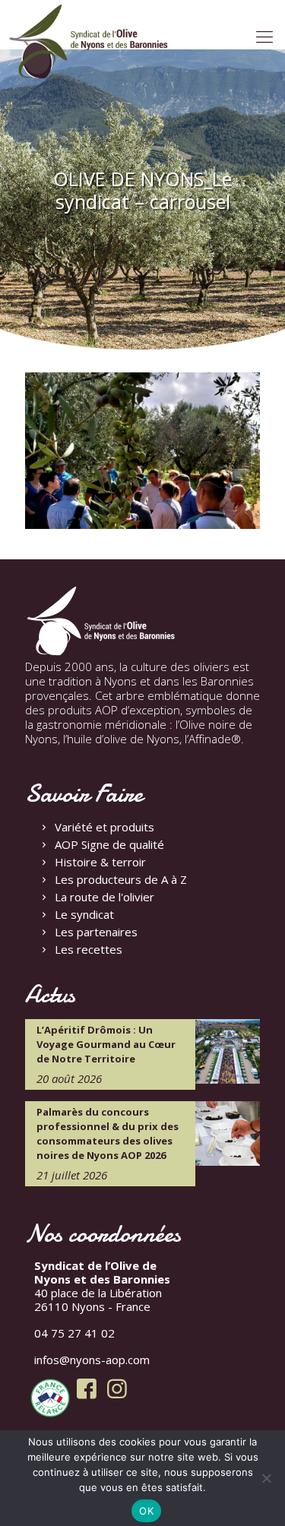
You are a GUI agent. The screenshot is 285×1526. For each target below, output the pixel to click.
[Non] (266, 1478)
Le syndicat (84, 914)
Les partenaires (96, 931)
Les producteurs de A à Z (121, 879)
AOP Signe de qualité (109, 844)
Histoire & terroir (100, 861)
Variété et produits (104, 826)
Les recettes (88, 949)
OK (146, 1511)
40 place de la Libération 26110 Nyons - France (102, 1286)
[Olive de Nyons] (89, 42)
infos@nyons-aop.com (92, 1359)
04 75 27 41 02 (74, 1333)
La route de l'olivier (104, 896)
